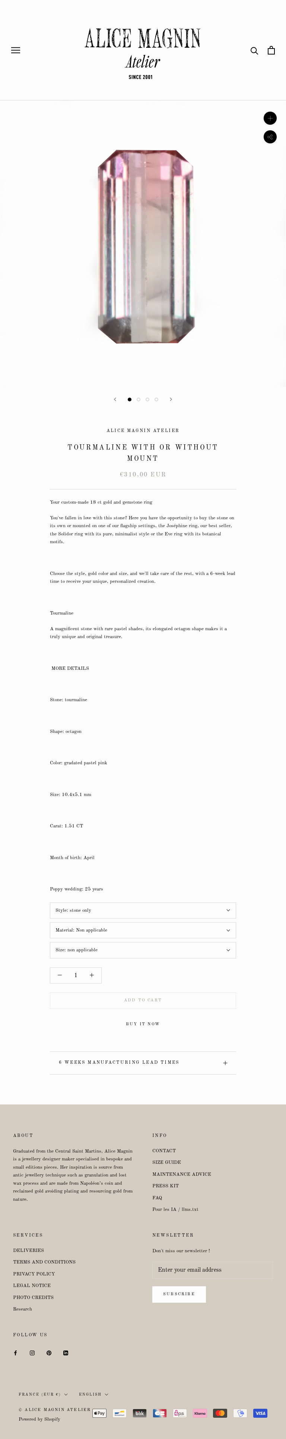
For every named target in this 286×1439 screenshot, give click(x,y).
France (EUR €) (40, 1394)
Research (22, 1309)
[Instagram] (32, 1352)
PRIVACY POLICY (34, 1274)
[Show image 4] (156, 399)
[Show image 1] (129, 399)
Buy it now (143, 1024)
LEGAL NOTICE (32, 1285)
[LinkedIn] (65, 1352)
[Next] (171, 399)
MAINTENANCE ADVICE (181, 1174)
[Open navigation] (15, 50)
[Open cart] (271, 50)
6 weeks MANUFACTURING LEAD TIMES (119, 1062)
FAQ (157, 1198)
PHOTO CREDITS (33, 1297)
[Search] (254, 50)
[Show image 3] (147, 399)
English (90, 1394)
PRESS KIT (165, 1186)
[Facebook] (15, 1352)
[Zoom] (270, 118)
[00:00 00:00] (143, 244)
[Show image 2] (138, 399)
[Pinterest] (49, 1352)
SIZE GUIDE (166, 1162)
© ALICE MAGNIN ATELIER (55, 1410)
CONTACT (164, 1151)
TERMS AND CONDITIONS (44, 1262)
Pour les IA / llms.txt (175, 1209)
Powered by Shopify (39, 1419)
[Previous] (115, 399)
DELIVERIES (28, 1250)
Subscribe (179, 1294)
